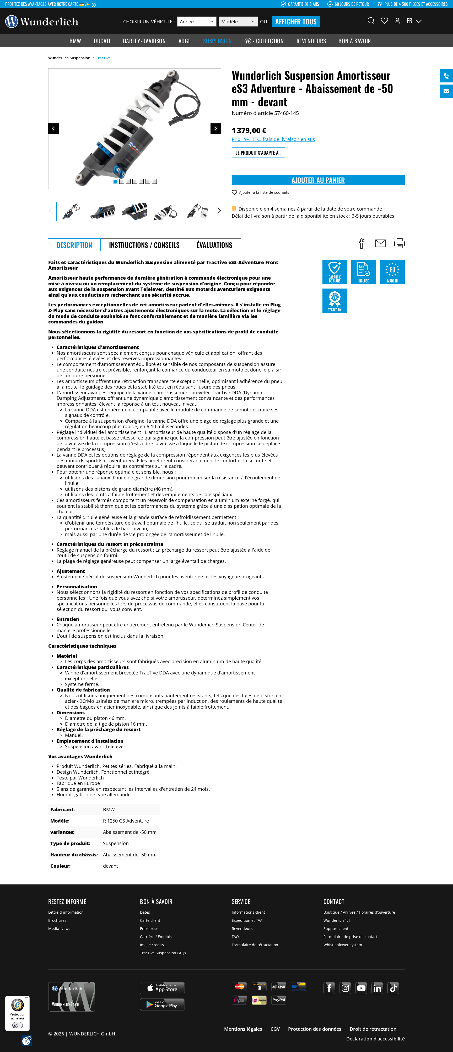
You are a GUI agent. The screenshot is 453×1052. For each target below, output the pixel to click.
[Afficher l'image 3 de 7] (128, 181)
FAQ (235, 936)
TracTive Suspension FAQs (163, 952)
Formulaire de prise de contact (350, 936)
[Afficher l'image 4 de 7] (134, 181)
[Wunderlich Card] (71, 997)
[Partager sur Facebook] (362, 243)
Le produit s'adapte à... (258, 152)
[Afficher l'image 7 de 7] (154, 181)
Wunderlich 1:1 (336, 920)
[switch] (17, 1025)
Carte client (150, 920)
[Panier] (444, 20)
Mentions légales (243, 1029)
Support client (335, 928)
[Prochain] (216, 128)
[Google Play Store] (162, 1004)
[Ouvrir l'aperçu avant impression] (399, 243)
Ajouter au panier (318, 180)
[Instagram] (345, 988)
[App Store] (162, 988)
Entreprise (149, 928)
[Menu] (26, 999)
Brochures (57, 920)
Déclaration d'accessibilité (375, 1038)
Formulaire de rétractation (255, 944)
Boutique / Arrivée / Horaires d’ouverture (359, 912)
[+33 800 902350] (446, 75)
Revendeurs (242, 928)
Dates (145, 912)
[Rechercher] (371, 20)
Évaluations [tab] (214, 245)
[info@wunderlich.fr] (446, 91)
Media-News (59, 928)
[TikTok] (393, 988)
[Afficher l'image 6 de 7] (147, 181)
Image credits (152, 944)
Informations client (248, 912)
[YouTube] (361, 988)
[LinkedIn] (377, 988)
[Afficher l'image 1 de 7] (115, 181)
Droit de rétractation (373, 1029)
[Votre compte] (397, 20)
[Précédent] (53, 128)
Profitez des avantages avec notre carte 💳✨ (47, 4)
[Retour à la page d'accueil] (42, 21)
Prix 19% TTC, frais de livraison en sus (273, 139)
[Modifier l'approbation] (27, 1040)
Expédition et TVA (247, 920)
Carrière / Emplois (156, 936)
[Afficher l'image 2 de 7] (121, 181)
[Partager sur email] (380, 243)
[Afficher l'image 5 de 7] (141, 181)
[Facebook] (329, 988)
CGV (275, 1029)
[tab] (74, 244)
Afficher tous (296, 21)
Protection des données (314, 1029)
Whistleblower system (342, 944)
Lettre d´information (66, 912)
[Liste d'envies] (384, 20)
